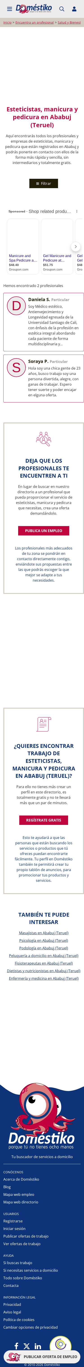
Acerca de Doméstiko (21, 1179)
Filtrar (45, 183)
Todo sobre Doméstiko (22, 1277)
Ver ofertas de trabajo (22, 1243)
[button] (9, 9)
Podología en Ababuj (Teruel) (43, 948)
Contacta (11, 1285)
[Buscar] (62, 9)
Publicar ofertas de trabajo (26, 1236)
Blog (7, 1186)
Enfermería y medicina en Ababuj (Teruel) (44, 978)
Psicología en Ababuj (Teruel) (43, 940)
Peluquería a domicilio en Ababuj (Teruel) (43, 955)
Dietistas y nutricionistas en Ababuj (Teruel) (43, 970)
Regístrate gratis (43, 820)
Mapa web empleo (18, 1194)
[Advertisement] (42, 66)
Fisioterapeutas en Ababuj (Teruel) (44, 963)
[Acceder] (74, 9)
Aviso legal (12, 1312)
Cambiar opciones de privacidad (30, 1327)
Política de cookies (18, 1319)
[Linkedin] (38, 1346)
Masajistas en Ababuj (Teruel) (44, 932)
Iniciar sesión (14, 1228)
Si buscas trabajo (17, 1262)
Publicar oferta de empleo (50, 1356)
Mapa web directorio (20, 1202)
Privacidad (12, 1304)
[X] (26, 1346)
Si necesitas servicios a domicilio (30, 1270)
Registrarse (13, 1221)
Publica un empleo (43, 530)
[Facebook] (16, 1346)
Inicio (7, 22)
